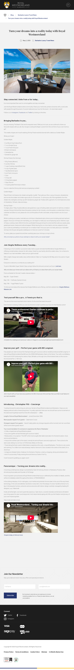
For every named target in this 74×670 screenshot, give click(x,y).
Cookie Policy (35, 652)
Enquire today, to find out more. (13, 535)
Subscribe (10, 595)
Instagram (15, 112)
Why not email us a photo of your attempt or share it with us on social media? (27, 237)
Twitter (30, 112)
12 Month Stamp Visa (56, 652)
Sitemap (44, 652)
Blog (12, 15)
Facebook (22, 112)
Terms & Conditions (22, 652)
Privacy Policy (8, 652)
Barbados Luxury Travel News (27, 15)
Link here (58, 266)
